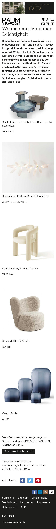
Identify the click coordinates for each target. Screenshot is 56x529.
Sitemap (23, 497)
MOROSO (7, 131)
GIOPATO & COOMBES (14, 201)
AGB (23, 507)
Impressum (43, 502)
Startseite (8, 497)
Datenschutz (9, 507)
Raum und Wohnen (35, 465)
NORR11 (6, 346)
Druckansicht (39, 497)
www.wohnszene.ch (13, 522)
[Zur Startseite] (11, 21)
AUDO (5, 419)
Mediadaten (9, 502)
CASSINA (7, 274)
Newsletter (26, 502)
